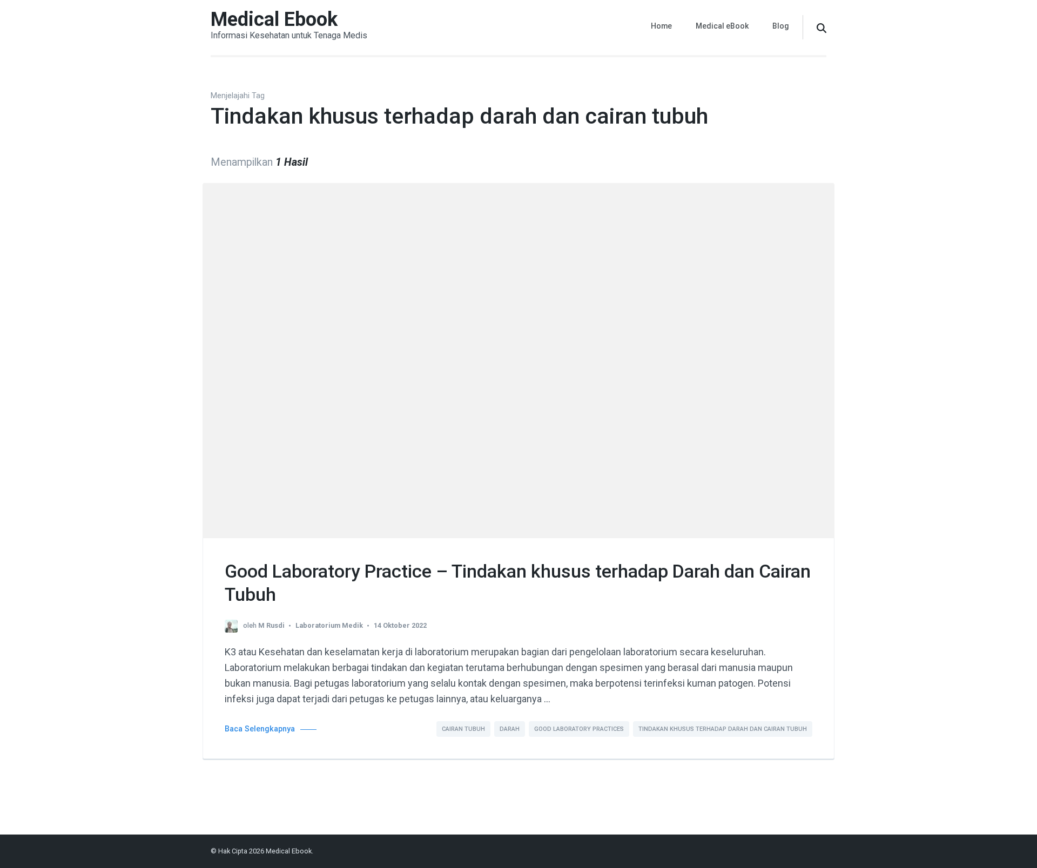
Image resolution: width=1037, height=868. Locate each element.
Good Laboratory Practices (579, 729)
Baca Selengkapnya (260, 729)
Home (661, 26)
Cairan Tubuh (463, 729)
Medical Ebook (274, 19)
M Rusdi (271, 625)
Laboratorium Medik (329, 625)
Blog (780, 26)
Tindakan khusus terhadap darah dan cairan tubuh (722, 729)
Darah (510, 729)
